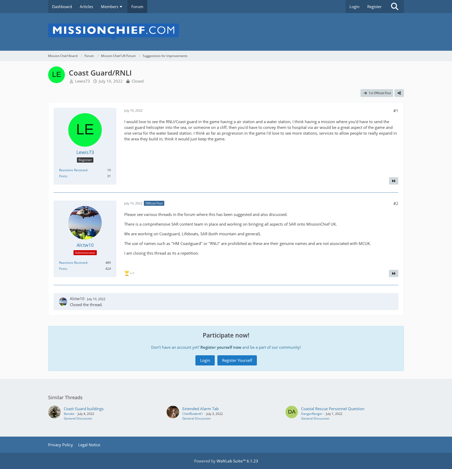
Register (374, 6)
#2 (395, 203)
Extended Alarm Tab (200, 408)
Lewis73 (82, 81)
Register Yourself (237, 360)
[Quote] (393, 181)
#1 (395, 110)
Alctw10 (77, 298)
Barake (69, 413)
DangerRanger (312, 413)
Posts (63, 176)
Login (354, 6)
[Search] (395, 6)
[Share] (399, 93)
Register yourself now (220, 347)
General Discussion (78, 418)
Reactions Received (73, 170)
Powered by (226, 461)
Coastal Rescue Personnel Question (332, 408)
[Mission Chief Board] (226, 32)
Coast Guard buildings (84, 408)
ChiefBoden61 (192, 413)
